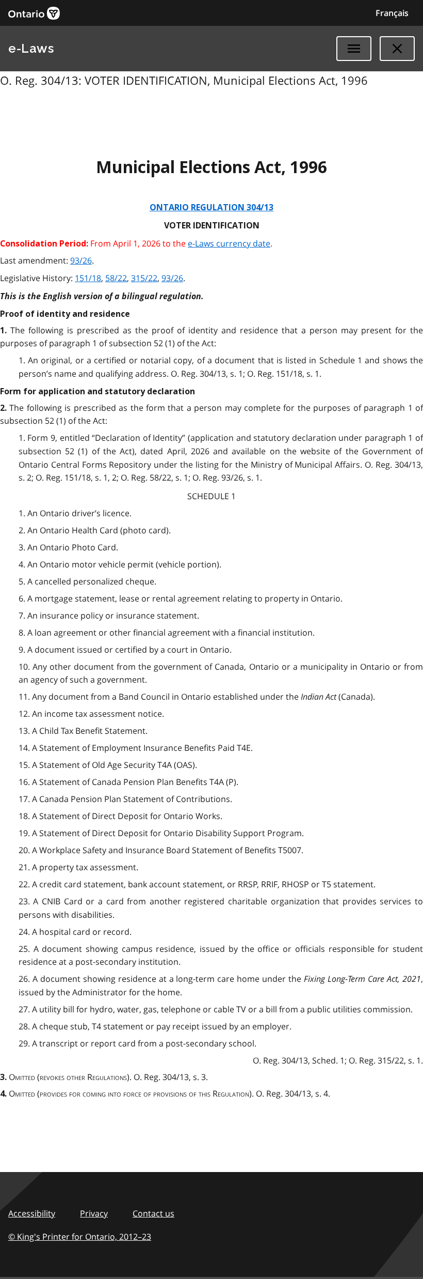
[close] (397, 48)
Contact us (153, 1213)
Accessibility (31, 1213)
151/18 (88, 278)
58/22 (116, 278)
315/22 (144, 278)
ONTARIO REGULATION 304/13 (211, 207)
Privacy (94, 1213)
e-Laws (31, 48)
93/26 (81, 260)
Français (392, 13)
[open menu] (353, 48)
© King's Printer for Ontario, (79, 1236)
